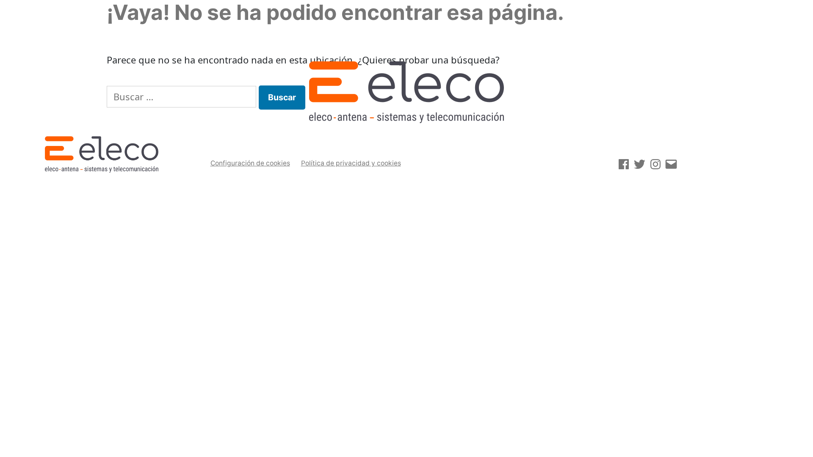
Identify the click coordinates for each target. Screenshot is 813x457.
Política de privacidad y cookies (351, 163)
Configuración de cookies (250, 163)
